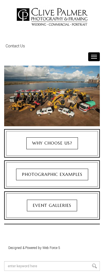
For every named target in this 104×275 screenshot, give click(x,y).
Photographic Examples (52, 174)
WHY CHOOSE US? (52, 143)
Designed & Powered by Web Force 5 (34, 248)
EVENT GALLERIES (52, 205)
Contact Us (15, 46)
